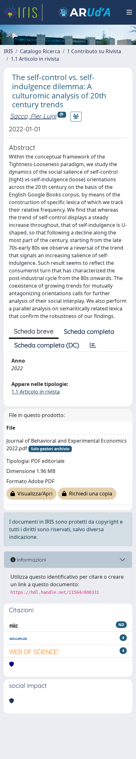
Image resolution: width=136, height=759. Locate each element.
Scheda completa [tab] (89, 331)
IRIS (8, 51)
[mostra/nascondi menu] (129, 12)
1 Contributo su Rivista (94, 51)
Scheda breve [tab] (33, 331)
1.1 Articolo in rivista (35, 58)
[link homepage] (23, 12)
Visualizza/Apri (34, 493)
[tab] (93, 345)
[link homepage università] (84, 12)
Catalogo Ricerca (40, 51)
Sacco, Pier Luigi (33, 116)
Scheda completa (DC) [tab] (46, 345)
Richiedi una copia (89, 493)
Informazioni (30, 560)
